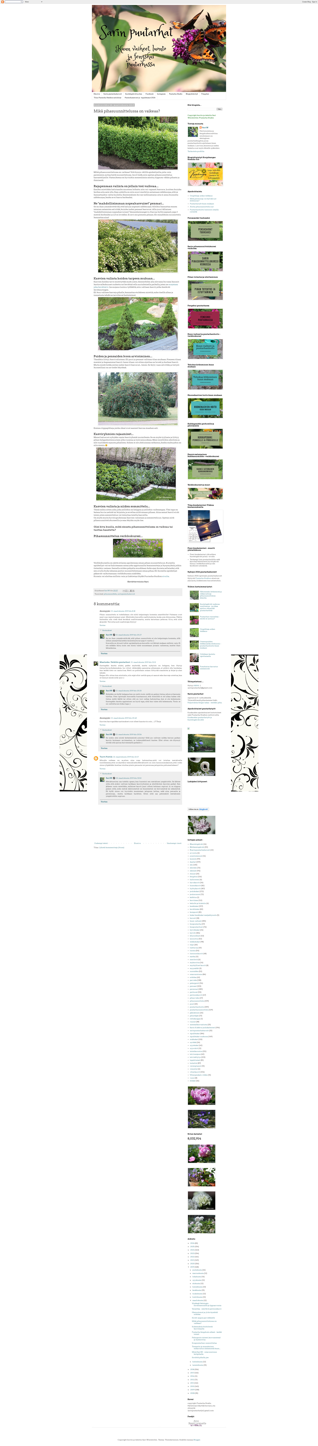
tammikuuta (198, 1365)
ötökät (193, 1081)
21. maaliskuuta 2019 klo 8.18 (123, 611)
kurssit (193, 918)
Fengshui (205, 94)
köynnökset (195, 936)
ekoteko (193, 868)
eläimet (193, 871)
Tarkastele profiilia (196, 151)
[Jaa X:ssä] (128, 591)
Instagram (161, 94)
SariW (109, 635)
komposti (194, 912)
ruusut (193, 1022)
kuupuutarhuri (196, 927)
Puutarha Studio (175, 94)
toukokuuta (197, 1294)
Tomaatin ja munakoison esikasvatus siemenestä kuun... (206, 1348)
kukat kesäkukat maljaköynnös (203, 915)
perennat (194, 989)
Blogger (197, 1440)
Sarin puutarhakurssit (112, 94)
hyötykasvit (195, 889)
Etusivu (97, 94)
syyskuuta (197, 1280)
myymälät (194, 968)
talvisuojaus (195, 1054)
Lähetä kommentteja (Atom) (111, 847)
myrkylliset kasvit (198, 965)
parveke (193, 980)
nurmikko (194, 971)
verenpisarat (195, 1066)
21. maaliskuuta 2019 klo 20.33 (128, 691)
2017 (192, 1373)
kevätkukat (194, 909)
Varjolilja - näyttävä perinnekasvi (206, 1309)
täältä (196, 685)
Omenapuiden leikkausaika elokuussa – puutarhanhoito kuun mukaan (210, 645)
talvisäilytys (195, 1057)
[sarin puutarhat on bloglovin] (198, 810)
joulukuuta (197, 1270)
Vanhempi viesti (174, 843)
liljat (192, 945)
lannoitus (194, 939)
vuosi (192, 1078)
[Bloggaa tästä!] (126, 591)
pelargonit (194, 983)
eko (191, 865)
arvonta (193, 853)
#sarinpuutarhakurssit (200, 850)
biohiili (193, 859)
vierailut (194, 1069)
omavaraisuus (196, 974)
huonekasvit (195, 886)
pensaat (193, 986)
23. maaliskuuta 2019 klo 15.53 (128, 778)
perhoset (194, 992)
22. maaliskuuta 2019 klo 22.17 (126, 757)
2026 (192, 1243)
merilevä (194, 960)
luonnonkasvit (196, 954)
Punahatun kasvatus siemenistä (209, 668)
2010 (192, 1386)
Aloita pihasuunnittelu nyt (202, 207)
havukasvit (195, 883)
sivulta (165, 576)
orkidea (193, 977)
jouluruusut (195, 894)
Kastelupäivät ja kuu (133, 94)
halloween (194, 880)
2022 (192, 1257)
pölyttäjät (194, 1016)
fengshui (194, 877)
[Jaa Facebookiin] (131, 591)
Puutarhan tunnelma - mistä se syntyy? (210, 618)
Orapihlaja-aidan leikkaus (201, 196)
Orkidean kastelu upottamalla (207, 655)
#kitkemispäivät (197, 847)
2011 (192, 1383)
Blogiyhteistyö (192, 94)
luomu (193, 951)
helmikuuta (197, 1362)
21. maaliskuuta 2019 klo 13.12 (143, 662)
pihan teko (194, 998)
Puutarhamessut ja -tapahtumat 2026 (140, 98)
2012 (192, 1380)
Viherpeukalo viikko (199, 1075)
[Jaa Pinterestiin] (133, 591)
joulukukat (194, 891)
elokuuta (196, 1283)
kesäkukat (194, 906)
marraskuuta (198, 1273)
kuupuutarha (195, 924)
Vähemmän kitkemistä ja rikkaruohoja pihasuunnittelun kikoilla (211, 595)
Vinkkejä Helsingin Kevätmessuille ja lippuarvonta (206, 1304)
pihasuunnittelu (110, 594)
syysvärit (194, 1048)
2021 (192, 1260)
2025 (192, 1247)
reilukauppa (195, 1019)
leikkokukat (195, 942)
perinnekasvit (196, 995)
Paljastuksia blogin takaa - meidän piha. (205, 703)
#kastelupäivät (196, 844)
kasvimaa (194, 900)
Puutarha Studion (204, 578)
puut (192, 1004)
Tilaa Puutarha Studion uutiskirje (107, 98)
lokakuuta (196, 1277)
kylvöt (193, 933)
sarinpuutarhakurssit (126, 594)
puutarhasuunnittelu (199, 1010)
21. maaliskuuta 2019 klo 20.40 (124, 718)
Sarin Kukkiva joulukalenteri (202, 1028)
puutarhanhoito (197, 1007)
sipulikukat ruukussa (199, 1036)
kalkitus (193, 897)
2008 (192, 1393)
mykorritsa (195, 963)
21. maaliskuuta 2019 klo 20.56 (129, 734)
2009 (192, 1390)
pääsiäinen (194, 1013)
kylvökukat (195, 930)
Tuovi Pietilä (106, 757)
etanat (193, 874)
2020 (192, 1264)
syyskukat (194, 1045)
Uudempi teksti (101, 843)
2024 (192, 1250)
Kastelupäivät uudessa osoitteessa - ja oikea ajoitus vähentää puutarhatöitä (210, 607)
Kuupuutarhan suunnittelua (204, 1343)
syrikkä (193, 1042)
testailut (193, 1063)
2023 (192, 1253)
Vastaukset (107, 630)
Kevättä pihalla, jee (200, 1357)
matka (192, 957)
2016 (192, 1376)
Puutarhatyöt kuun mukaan (202, 204)
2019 (192, 1267)
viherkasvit (195, 1072)
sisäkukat (194, 1039)
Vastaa (102, 625)
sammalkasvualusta (198, 1025)
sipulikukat (195, 1034)
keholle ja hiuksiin (198, 903)
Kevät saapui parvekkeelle (203, 1318)
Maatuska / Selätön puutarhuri (115, 662)
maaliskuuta (198, 1300)
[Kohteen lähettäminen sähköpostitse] (124, 591)
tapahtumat (195, 1060)
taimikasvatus (196, 1051)
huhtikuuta (197, 1297)
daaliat (193, 862)
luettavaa (194, 948)
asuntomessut (196, 856)
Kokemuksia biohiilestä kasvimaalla (202, 1328)
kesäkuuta (197, 1290)
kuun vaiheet (195, 921)
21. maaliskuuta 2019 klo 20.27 (128, 635)
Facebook (150, 94)
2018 (192, 1369)
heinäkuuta (197, 1287)
